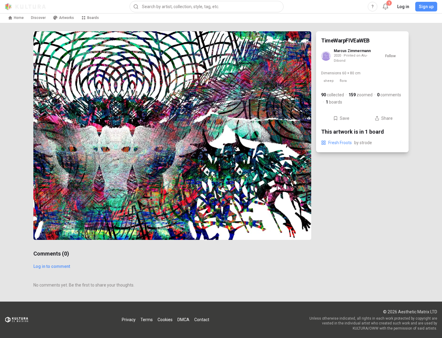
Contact (201, 319)
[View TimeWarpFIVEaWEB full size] (172, 135)
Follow (390, 56)
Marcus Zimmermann (352, 51)
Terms (146, 319)
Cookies (165, 319)
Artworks (66, 18)
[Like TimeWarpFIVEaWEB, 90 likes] (299, 202)
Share (387, 118)
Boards (93, 18)
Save (344, 118)
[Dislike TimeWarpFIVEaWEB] (299, 228)
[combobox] (207, 6)
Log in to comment (51, 266)
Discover (38, 18)
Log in (403, 6)
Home (19, 18)
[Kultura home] (25, 6)
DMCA (183, 319)
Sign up (426, 6)
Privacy (129, 319)
